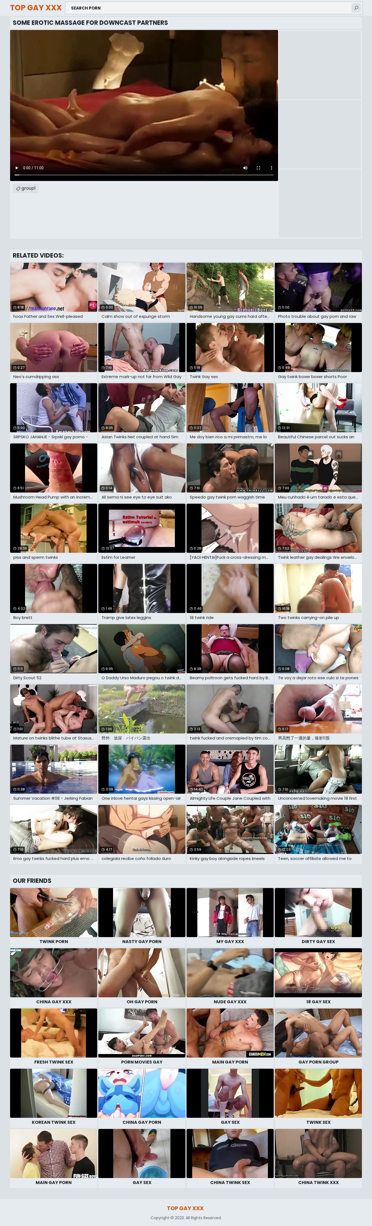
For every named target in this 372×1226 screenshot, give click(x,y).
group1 (29, 188)
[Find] (356, 8)
